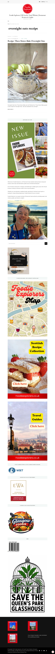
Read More (10, 109)
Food (22, 38)
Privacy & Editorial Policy (21, 652)
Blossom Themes (34, 650)
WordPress (15, 652)
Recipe (25, 38)
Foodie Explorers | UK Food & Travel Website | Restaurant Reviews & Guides (27, 16)
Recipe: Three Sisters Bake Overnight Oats (26, 41)
